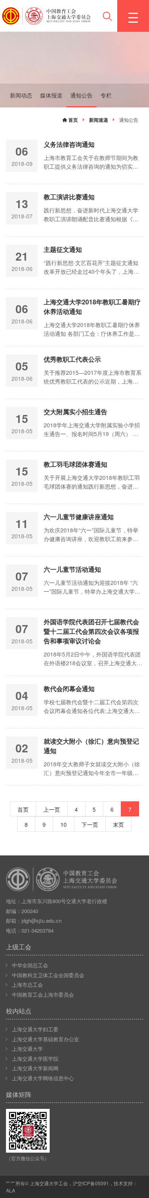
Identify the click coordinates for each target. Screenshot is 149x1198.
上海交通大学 (27, 1048)
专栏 (106, 95)
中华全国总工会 (30, 965)
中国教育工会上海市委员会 (43, 994)
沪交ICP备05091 (91, 1183)
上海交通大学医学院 (35, 1058)
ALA (10, 1190)
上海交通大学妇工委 (35, 1029)
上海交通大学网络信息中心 (43, 1078)
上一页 (51, 809)
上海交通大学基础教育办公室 (45, 1039)
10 (63, 824)
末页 (118, 824)
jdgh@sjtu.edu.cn (41, 920)
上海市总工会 (27, 984)
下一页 (89, 824)
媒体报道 (51, 95)
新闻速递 (98, 119)
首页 (72, 119)
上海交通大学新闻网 (35, 1068)
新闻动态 (21, 95)
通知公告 (81, 95)
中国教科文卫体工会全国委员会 (48, 975)
